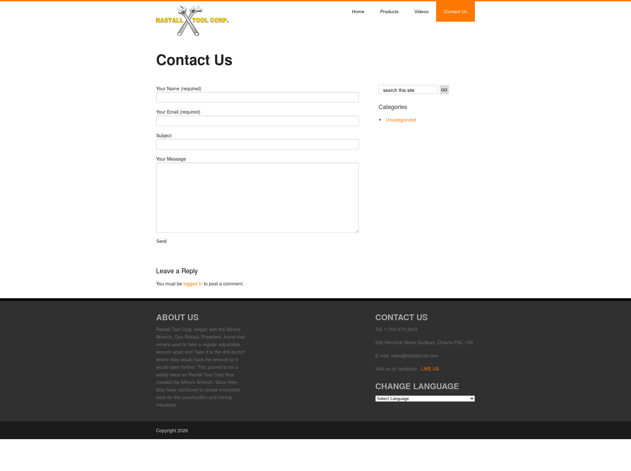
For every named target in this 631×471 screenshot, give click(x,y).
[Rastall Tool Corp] (192, 34)
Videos (421, 11)
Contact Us (455, 11)
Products (389, 11)
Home (358, 11)
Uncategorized (401, 119)
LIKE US (430, 368)
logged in (192, 283)
